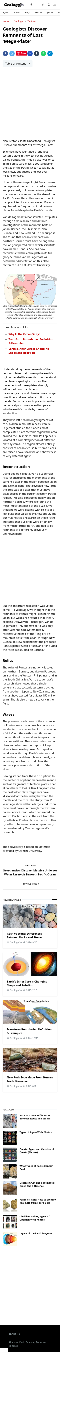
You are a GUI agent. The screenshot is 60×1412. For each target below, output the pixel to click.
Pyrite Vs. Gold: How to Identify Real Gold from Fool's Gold (38, 1201)
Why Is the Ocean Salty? (24, 334)
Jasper (50, 12)
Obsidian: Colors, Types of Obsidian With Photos (34, 1218)
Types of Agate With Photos (36, 1132)
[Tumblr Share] (36, 53)
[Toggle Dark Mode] (43, 5)
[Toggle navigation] (54, 4)
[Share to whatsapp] (43, 53)
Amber (17, 12)
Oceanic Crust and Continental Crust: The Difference (37, 1184)
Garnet (38, 12)
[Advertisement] (30, 105)
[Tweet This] (12, 53)
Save (23, 53)
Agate (5, 12)
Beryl (27, 12)
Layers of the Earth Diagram (36, 1233)
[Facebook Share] (5, 53)
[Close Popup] (4, 1350)
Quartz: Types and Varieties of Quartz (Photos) (37, 1150)
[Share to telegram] (50, 53)
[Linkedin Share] (30, 53)
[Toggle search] (49, 5)
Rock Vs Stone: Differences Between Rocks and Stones (24, 935)
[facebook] (31, 5)
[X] (36, 5)
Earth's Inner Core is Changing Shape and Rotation (27, 983)
